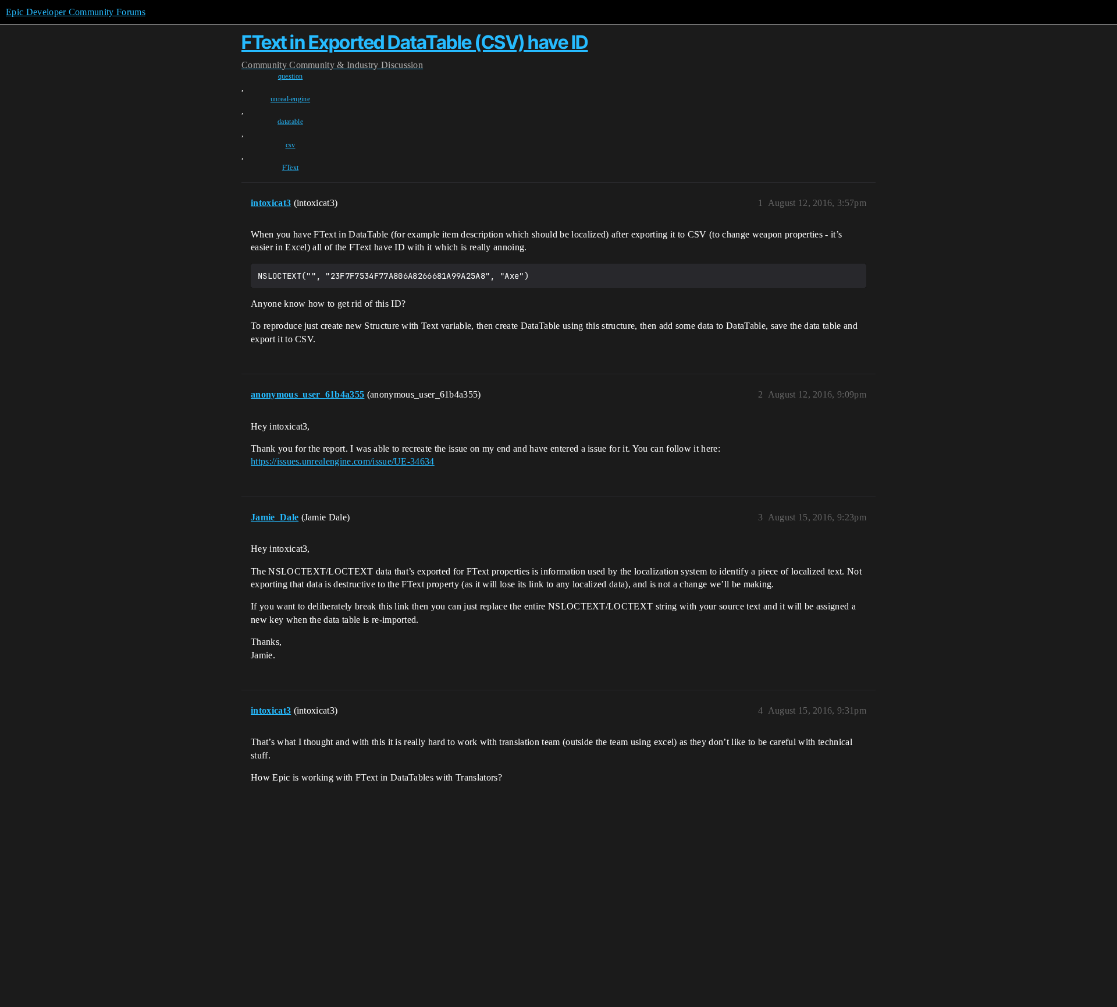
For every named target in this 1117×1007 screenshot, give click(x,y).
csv (291, 145)
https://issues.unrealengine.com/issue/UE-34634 (343, 461)
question (290, 76)
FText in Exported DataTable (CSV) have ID (414, 42)
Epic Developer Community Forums (75, 12)
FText (290, 168)
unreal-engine (290, 99)
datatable (290, 122)
